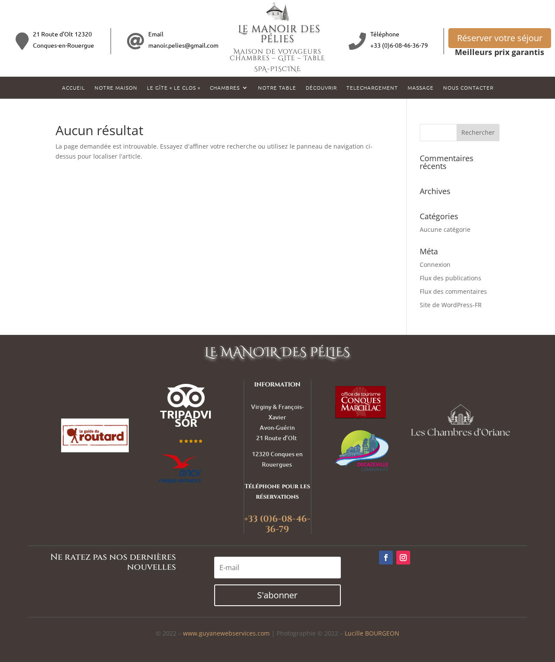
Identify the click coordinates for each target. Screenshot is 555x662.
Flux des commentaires (453, 291)
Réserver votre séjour (499, 38)
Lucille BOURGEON (372, 633)
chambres (225, 87)
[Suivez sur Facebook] (386, 558)
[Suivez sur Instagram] (403, 558)
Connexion (435, 264)
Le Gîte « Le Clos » (173, 87)
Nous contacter (468, 87)
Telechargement (372, 87)
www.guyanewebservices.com (226, 633)
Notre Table (277, 87)
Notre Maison (116, 87)
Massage (421, 87)
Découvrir (321, 87)
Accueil (73, 87)
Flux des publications (450, 278)
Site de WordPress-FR (451, 305)
